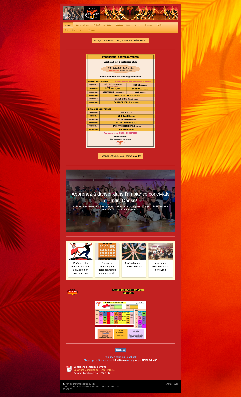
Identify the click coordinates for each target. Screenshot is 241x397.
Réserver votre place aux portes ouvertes (120, 156)
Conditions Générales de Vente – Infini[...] (94, 370)
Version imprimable (74, 384)
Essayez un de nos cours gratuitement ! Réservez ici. (120, 40)
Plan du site (89, 384)
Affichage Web (171, 384)
